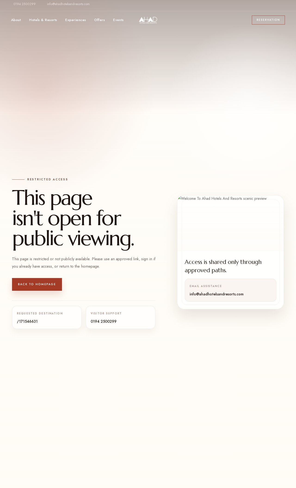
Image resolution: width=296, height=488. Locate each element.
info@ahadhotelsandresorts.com (68, 4)
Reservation (268, 20)
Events (118, 19)
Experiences (75, 19)
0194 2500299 (24, 4)
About (16, 19)
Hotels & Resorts (43, 19)
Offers (99, 19)
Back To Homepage (37, 284)
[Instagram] (281, 7)
